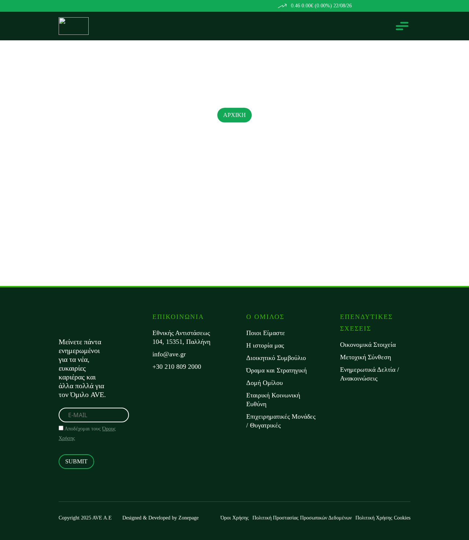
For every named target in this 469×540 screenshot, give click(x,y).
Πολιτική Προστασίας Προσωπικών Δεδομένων (302, 518)
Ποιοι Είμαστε (265, 333)
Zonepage (188, 518)
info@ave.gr (169, 354)
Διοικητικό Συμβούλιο (276, 357)
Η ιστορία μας (265, 345)
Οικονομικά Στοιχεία (368, 344)
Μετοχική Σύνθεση (365, 357)
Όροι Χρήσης (235, 518)
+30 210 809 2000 (176, 366)
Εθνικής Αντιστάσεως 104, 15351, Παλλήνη (181, 337)
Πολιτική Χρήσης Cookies (382, 518)
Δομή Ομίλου (264, 382)
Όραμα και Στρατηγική (276, 370)
